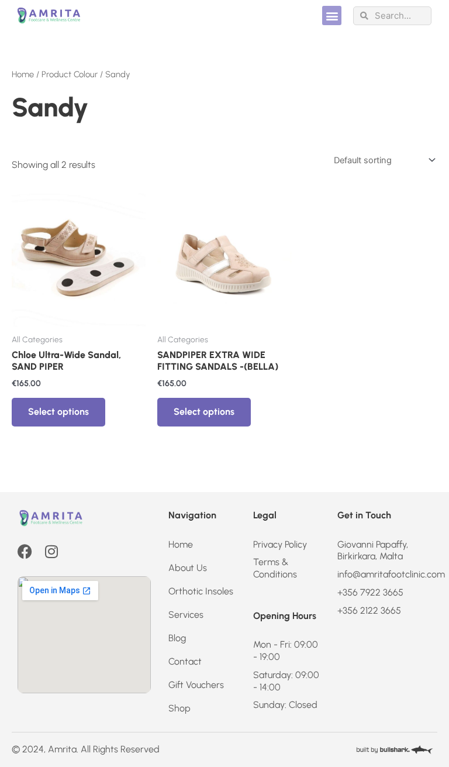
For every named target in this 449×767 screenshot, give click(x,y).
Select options (58, 411)
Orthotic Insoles (200, 591)
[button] (331, 15)
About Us (187, 567)
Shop (179, 708)
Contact (185, 661)
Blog (177, 638)
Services (185, 614)
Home (23, 74)
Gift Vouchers (196, 684)
